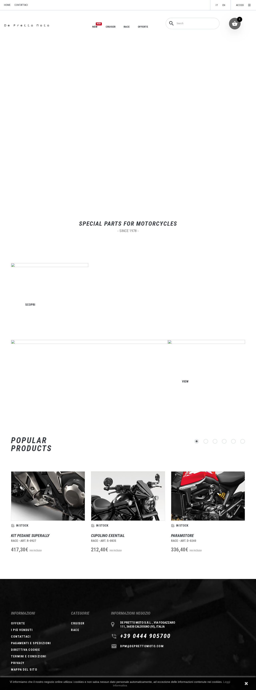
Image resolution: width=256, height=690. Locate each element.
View (185, 381)
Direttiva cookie (25, 650)
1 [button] (196, 441)
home (7, 4)
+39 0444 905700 (145, 636)
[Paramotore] (208, 496)
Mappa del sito (24, 669)
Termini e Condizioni (28, 656)
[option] (48, 517)
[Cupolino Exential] (128, 496)
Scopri (30, 304)
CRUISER (110, 26)
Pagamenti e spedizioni (31, 643)
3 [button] (215, 441)
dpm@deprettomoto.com (142, 646)
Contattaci (21, 4)
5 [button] (233, 441)
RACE (127, 26)
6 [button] (242, 441)
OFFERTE (143, 26)
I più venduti (22, 630)
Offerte (18, 623)
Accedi (240, 5)
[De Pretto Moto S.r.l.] (32, 25)
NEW (94, 26)
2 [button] (205, 441)
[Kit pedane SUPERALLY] (48, 496)
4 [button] (224, 441)
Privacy (17, 663)
